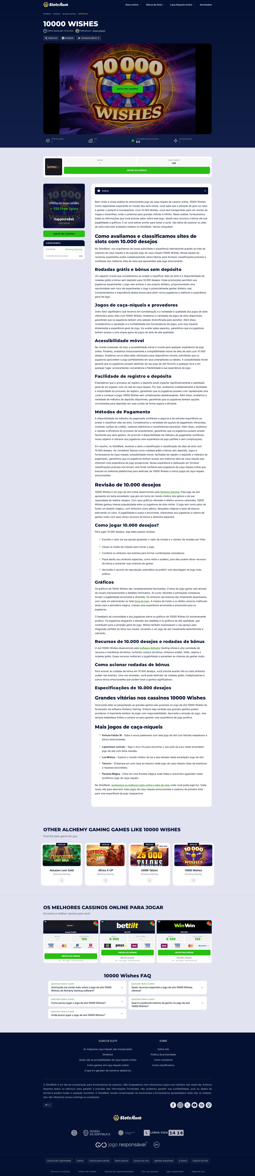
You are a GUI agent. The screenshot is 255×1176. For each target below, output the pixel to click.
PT (46, 1105)
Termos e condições (60, 1171)
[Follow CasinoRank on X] (187, 1105)
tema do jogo (142, 601)
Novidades (206, 4)
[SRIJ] (164, 1133)
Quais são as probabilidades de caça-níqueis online (107, 1059)
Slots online (131, 4)
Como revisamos (163, 1059)
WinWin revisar (184, 957)
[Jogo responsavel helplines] (121, 1145)
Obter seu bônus (137, 170)
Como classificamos (163, 1065)
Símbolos (108, 1054)
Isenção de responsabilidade (119, 1171)
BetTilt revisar (127, 957)
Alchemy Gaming (73, 249)
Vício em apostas (150, 1171)
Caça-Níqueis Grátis (181, 4)
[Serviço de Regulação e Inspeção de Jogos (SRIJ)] (74, 1133)
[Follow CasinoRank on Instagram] (180, 1105)
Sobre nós (163, 1049)
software (145, 648)
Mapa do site (198, 1171)
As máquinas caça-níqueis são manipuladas (107, 1049)
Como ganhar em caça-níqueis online (108, 1065)
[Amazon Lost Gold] (61, 864)
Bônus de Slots (154, 4)
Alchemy (155, 648)
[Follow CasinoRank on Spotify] (202, 1105)
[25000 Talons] (149, 864)
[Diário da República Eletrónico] (96, 1133)
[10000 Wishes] (193, 864)
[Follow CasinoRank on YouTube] (194, 1105)
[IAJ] (127, 1133)
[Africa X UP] (105, 864)
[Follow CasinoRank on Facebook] (173, 1105)
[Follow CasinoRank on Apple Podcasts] (209, 1105)
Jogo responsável (174, 1171)
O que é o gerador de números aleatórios (108, 1070)
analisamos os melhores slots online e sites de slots (140, 785)
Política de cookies (87, 1171)
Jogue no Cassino (127, 88)
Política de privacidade (163, 1054)
